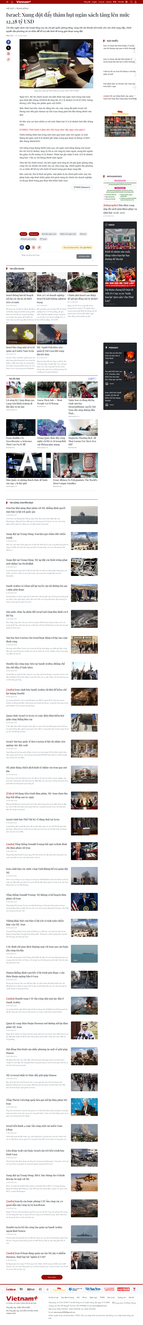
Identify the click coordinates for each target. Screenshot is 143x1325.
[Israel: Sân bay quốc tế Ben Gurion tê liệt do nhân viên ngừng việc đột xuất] (84, 749)
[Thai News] (47, 1289)
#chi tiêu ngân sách (49, 234)
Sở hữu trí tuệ (53, 1297)
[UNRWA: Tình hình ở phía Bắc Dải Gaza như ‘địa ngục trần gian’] (52, 129)
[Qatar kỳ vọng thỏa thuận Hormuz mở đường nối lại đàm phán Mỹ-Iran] (84, 1030)
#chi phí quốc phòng (28, 239)
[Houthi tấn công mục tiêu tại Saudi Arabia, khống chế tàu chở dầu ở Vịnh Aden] (84, 671)
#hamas (83, 234)
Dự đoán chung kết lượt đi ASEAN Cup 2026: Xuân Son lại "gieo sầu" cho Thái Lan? (119, 295)
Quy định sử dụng (67, 1297)
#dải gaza (34, 234)
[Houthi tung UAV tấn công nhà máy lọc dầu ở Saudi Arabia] (84, 1006)
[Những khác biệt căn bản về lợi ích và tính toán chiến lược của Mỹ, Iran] (84, 928)
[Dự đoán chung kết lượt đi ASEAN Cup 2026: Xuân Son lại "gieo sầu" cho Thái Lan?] (120, 277)
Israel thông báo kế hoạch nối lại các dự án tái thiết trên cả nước (19, 298)
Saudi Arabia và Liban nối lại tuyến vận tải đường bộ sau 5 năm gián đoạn (36, 587)
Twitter (8, 48)
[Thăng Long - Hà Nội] (126, 2)
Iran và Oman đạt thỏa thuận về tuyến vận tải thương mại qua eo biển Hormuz (119, 46)
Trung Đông (22, 8)
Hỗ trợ (84, 1297)
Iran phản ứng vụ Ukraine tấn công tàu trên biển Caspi (119, 84)
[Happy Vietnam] (59, 1289)
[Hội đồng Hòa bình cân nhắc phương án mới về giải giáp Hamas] (84, 1056)
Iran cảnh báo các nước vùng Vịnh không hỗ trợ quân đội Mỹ (37, 870)
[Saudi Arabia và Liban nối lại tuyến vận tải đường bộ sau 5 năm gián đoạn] (84, 593)
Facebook (8, 42)
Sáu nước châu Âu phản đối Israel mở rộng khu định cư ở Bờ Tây (37, 613)
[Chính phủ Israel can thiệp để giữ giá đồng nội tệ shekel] (83, 282)
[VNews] (134, 1289)
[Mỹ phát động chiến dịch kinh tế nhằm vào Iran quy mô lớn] (84, 775)
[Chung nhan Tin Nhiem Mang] (124, 1302)
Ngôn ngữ (93, 1297)
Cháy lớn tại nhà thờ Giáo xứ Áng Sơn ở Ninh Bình (113, 355)
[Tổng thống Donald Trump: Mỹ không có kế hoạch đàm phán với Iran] (84, 902)
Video (111, 224)
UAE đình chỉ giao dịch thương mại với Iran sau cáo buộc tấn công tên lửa (37, 948)
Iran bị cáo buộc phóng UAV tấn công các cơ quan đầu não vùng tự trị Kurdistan (34, 1203)
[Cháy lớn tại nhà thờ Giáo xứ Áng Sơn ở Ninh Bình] (129, 357)
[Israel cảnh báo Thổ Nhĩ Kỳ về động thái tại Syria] (84, 826)
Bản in (8, 53)
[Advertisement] (56, 208)
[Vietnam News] (93, 1289)
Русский (121, 2)
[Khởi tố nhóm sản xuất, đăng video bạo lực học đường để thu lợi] (120, 239)
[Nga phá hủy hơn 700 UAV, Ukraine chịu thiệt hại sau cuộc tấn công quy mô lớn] (129, 375)
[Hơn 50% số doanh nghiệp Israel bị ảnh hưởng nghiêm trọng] (52, 282)
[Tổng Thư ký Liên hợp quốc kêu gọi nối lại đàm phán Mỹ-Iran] (84, 1107)
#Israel (23, 234)
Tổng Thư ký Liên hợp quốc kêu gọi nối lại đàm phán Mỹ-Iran (37, 1101)
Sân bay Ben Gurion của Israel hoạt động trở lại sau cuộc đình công (37, 639)
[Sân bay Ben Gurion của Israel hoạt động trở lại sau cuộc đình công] (84, 645)
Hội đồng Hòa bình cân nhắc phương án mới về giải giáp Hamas (37, 1051)
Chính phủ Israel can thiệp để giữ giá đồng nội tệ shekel (83, 296)
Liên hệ (131, 1297)
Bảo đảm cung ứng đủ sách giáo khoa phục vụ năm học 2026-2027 (120, 208)
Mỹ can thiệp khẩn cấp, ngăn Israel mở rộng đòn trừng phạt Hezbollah (120, 97)
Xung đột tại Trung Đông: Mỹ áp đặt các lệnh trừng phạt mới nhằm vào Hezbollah (36, 561)
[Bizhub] (31, 1289)
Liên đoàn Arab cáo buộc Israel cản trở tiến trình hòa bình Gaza (35, 1152)
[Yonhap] (75, 1289)
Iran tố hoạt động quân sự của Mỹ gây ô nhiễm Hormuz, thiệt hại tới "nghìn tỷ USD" (36, 1254)
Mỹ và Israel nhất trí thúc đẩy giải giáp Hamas (31, 1075)
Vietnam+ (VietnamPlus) (24, 2)
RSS (78, 1297)
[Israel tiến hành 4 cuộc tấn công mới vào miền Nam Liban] (84, 1133)
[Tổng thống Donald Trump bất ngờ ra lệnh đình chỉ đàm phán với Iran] (84, 851)
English (94, 2)
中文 (114, 2)
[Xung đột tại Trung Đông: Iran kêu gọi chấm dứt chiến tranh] (84, 541)
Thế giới (10, 8)
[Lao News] (40, 1289)
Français (101, 2)
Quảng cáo (122, 1297)
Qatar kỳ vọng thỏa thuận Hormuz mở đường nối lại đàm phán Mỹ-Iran (37, 1025)
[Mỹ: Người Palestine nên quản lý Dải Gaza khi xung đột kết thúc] (52, 334)
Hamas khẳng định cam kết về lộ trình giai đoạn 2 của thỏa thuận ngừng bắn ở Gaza (35, 974)
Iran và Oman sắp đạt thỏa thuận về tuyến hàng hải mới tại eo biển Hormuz (119, 60)
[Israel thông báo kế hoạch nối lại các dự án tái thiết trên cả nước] (21, 282)
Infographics (114, 176)
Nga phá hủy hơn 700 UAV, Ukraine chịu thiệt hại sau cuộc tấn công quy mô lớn (113, 375)
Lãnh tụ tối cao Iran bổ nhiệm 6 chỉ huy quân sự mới (119, 72)
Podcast (113, 347)
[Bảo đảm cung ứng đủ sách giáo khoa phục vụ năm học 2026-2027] (120, 191)
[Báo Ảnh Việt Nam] (123, 1289)
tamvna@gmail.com (99, 1306)
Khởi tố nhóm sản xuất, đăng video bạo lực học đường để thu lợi (118, 255)
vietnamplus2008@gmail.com (64, 1312)
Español (108, 2)
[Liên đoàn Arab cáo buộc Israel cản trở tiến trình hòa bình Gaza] (84, 1158)
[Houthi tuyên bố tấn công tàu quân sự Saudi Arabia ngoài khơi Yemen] (84, 1234)
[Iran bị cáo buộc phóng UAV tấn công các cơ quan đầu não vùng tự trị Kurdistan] (84, 1208)
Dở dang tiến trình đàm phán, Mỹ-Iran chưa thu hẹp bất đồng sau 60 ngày (37, 795)
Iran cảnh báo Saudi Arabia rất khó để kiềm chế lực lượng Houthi (36, 691)
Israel (44, 239)
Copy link (8, 59)
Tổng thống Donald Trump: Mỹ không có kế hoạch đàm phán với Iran (36, 896)
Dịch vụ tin (111, 1297)
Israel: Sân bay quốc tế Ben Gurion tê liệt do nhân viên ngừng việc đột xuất (35, 743)
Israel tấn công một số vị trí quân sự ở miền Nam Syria (20, 349)
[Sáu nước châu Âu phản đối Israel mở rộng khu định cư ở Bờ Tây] (84, 619)
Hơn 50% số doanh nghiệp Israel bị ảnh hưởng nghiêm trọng (51, 298)
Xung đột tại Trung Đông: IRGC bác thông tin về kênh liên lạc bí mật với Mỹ (35, 1177)
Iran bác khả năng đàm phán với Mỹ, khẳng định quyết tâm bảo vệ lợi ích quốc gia (35, 509)
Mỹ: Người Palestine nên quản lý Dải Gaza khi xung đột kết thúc (50, 351)
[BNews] (21, 1289)
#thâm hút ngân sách (68, 234)
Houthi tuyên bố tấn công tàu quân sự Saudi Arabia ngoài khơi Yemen (34, 1228)
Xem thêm (52, 1277)
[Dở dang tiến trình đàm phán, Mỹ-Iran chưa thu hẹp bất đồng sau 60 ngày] (84, 800)
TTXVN (102, 1297)
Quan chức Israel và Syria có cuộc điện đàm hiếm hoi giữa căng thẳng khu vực (35, 717)
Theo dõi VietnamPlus (71, 247)
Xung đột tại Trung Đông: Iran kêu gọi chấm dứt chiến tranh (36, 535)
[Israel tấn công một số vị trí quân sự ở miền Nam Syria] (21, 334)
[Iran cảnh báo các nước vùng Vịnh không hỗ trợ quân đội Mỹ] (84, 876)
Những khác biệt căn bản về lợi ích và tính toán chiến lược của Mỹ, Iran (35, 922)
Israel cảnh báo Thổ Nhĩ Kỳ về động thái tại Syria (32, 819)
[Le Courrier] (109, 1289)
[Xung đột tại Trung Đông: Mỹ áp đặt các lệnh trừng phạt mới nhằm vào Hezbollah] (84, 567)
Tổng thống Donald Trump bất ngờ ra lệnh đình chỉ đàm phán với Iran (36, 845)
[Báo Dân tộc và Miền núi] (9, 1289)
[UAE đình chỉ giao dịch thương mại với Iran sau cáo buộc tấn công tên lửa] (84, 954)
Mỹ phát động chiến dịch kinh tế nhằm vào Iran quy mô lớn (36, 769)
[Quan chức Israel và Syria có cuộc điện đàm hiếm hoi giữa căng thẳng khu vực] (84, 723)
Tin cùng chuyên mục (21, 502)
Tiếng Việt (87, 2)
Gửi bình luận (84, 256)
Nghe (112, 363)
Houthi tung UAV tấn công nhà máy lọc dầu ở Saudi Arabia (35, 1000)
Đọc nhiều (112, 40)
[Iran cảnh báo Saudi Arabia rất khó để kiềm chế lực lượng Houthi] (84, 697)
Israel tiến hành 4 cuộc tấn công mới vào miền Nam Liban (34, 1127)
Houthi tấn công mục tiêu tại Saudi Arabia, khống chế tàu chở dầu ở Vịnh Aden (35, 665)
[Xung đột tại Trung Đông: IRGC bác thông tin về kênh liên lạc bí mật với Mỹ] (84, 1182)
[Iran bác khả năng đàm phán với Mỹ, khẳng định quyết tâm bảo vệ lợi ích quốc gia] (84, 515)
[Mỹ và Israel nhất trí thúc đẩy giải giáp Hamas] (84, 1082)
